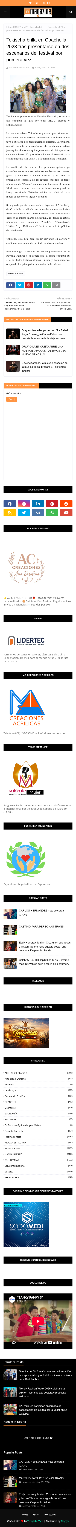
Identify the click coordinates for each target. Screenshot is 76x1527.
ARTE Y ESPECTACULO (38, 1073)
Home (25, 1514)
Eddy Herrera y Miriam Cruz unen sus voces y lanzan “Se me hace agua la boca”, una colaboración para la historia (45, 946)
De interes (38, 1107)
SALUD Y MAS (38, 1160)
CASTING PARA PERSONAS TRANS (41, 926)
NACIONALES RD (38, 1154)
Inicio (8, 26)
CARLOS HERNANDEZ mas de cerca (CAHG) (41, 912)
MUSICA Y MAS (20, 26)
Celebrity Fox (38, 1090)
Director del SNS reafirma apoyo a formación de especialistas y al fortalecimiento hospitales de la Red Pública (45, 1375)
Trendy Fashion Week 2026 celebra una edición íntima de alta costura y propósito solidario (42, 1392)
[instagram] (44, 3)
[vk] (38, 512)
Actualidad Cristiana (38, 1078)
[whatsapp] (52, 512)
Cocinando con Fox (38, 1096)
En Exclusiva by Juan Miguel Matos (38, 1125)
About (36, 1514)
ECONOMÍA (38, 1113)
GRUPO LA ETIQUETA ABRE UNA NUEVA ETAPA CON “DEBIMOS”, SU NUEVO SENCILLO (44, 350)
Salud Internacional (38, 1165)
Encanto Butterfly (38, 1131)
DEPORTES (38, 1102)
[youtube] (66, 512)
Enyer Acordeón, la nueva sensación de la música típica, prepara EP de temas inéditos (45, 366)
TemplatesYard (35, 1521)
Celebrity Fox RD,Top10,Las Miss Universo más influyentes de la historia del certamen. (44, 961)
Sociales (38, 1171)
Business (38, 1084)
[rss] (10, 512)
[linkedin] (38, 503)
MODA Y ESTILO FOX (38, 1142)
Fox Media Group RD (19, 67)
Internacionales (38, 1136)
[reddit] (66, 503)
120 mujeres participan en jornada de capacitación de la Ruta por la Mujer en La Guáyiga (43, 1409)
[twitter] (30, 3)
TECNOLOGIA (38, 1177)
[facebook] (48, 3)
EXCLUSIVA (38, 1119)
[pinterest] (37, 3)
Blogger (65, 1521)
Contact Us (50, 1514)
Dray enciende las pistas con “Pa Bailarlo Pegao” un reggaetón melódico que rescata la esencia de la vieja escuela (45, 334)
